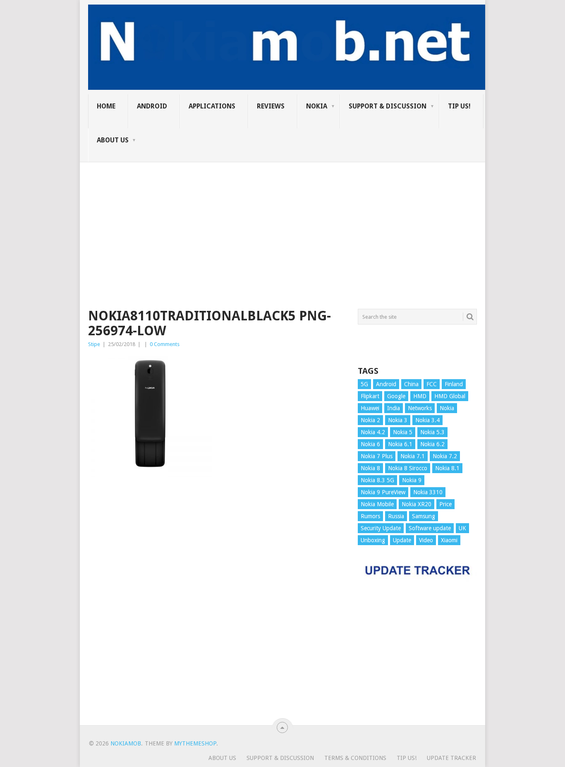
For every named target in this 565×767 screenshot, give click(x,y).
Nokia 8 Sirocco (407, 468)
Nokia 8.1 (447, 468)
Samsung (423, 516)
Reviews (271, 106)
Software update (430, 528)
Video (426, 540)
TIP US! (459, 106)
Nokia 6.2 (432, 444)
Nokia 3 (397, 420)
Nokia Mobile (377, 504)
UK (462, 528)
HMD (419, 396)
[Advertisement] (282, 220)
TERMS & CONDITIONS (355, 758)
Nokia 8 (370, 468)
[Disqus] (216, 605)
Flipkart (370, 396)
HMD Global (449, 396)
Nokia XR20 (416, 504)
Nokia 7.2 (445, 456)
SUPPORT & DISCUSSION (387, 106)
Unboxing (373, 540)
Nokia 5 (402, 432)
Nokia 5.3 (432, 432)
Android (152, 106)
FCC (431, 384)
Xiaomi (449, 540)
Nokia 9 (411, 480)
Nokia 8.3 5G (377, 480)
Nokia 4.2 (373, 432)
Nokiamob (125, 743)
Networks (420, 408)
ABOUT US (113, 140)
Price (445, 504)
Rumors (370, 516)
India (393, 408)
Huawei (370, 408)
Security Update (381, 528)
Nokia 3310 (428, 492)
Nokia (316, 106)
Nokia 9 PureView (383, 492)
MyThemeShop (195, 743)
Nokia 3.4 (427, 420)
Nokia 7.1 (412, 456)
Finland (454, 384)
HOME (106, 106)
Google (396, 396)
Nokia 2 (370, 420)
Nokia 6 (370, 444)
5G (364, 384)
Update (402, 540)
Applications (212, 106)
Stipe (94, 344)
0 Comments (165, 344)
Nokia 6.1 (400, 444)
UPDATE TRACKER (451, 758)
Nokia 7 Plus (377, 456)
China (411, 384)
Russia (396, 516)
